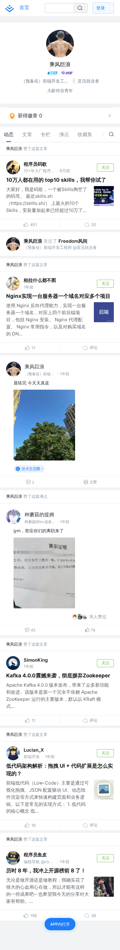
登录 (100, 7)
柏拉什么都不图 (40, 280)
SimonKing (36, 660)
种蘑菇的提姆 (39, 514)
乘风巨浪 (14, 148)
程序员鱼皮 (35, 855)
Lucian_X (34, 750)
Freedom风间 (72, 241)
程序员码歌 (35, 164)
